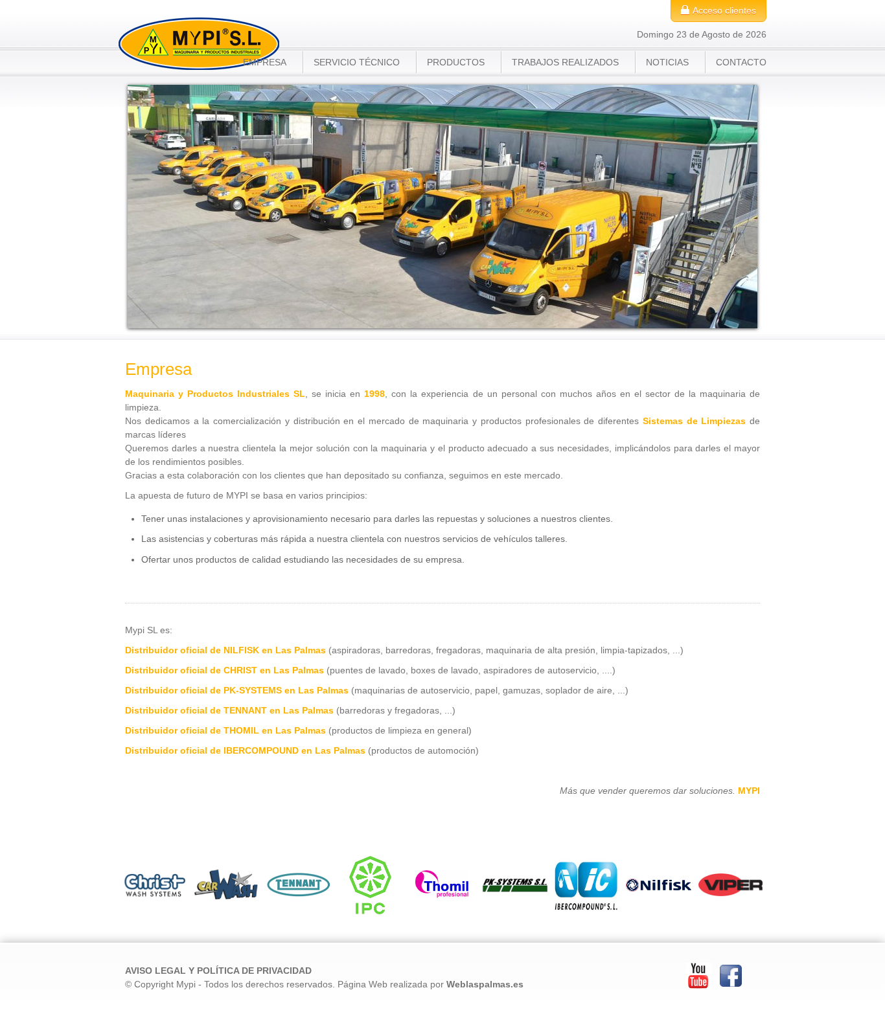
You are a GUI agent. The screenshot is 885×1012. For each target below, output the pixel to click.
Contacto (741, 62)
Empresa (264, 62)
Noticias (667, 62)
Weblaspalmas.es (484, 984)
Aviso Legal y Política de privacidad (218, 970)
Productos (456, 62)
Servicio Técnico (357, 62)
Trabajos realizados (565, 62)
